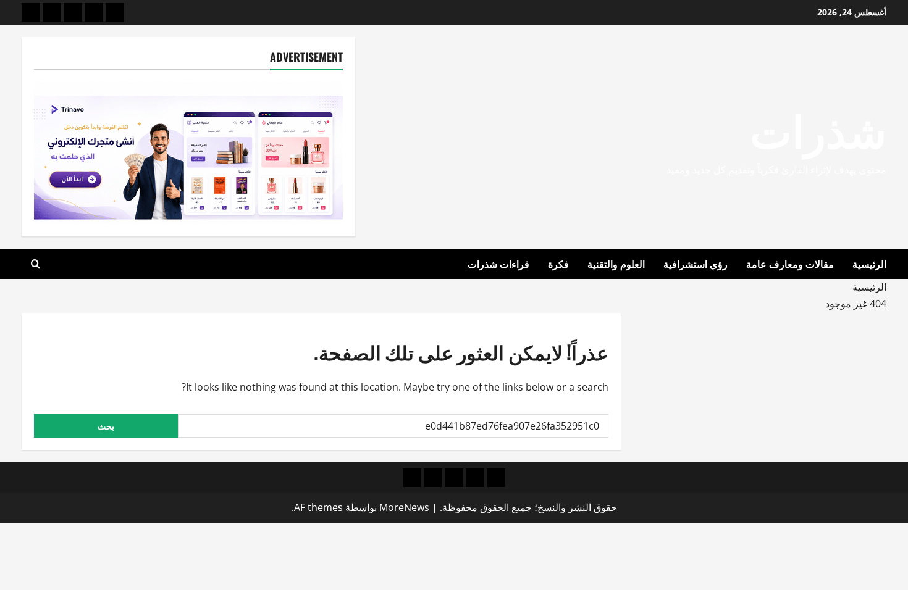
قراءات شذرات (498, 263)
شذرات (818, 128)
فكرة (558, 263)
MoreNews (404, 507)
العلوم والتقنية (616, 263)
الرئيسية (869, 263)
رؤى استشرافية (695, 263)
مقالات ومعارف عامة (790, 263)
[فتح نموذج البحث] (35, 264)
